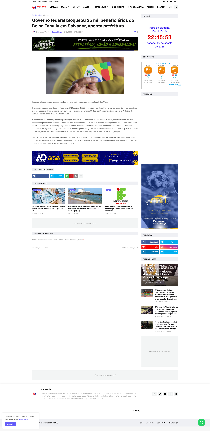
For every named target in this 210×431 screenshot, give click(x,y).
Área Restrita (42, 2)
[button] (170, 7)
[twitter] (167, 1)
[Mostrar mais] (81, 176)
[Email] (76, 176)
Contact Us (161, 423)
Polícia (150, 7)
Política (161, 7)
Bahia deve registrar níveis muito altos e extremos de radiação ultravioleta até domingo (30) (84, 208)
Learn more (23, 419)
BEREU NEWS (52, 423)
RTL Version (173, 423)
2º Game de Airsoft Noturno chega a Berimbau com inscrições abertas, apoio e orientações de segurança (166, 310)
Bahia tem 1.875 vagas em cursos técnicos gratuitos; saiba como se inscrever (119, 208)
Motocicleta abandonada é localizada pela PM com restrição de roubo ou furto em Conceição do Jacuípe (166, 325)
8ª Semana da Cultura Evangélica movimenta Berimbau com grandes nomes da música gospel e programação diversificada (166, 294)
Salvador (50, 169)
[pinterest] (175, 1)
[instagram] (170, 394)
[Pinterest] (71, 176)
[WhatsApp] (67, 176)
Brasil (64, 7)
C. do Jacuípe (118, 7)
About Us (150, 423)
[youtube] (171, 1)
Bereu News (100, 7)
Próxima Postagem (129, 247)
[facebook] (164, 1)
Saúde (86, 7)
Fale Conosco (54, 2)
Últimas (54, 7)
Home (34, 2)
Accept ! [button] (10, 424)
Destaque (48, 15)
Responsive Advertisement (85, 223)
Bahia (75, 7)
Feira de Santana (135, 7)
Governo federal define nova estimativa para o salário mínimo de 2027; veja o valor (48, 208)
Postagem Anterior (40, 247)
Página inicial (37, 15)
